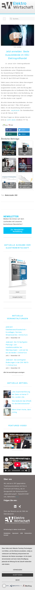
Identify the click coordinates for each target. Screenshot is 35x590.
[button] (4, 18)
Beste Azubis (9, 195)
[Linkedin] (15, 506)
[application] (17, 464)
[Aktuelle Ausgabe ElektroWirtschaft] (17, 272)
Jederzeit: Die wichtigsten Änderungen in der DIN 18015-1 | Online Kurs (17, 362)
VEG (15, 195)
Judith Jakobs (11, 120)
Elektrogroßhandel (23, 63)
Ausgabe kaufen (17, 297)
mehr (17, 580)
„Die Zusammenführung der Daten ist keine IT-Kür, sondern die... (21, 394)
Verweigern (17, 570)
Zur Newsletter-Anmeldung (17, 230)
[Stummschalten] (26, 470)
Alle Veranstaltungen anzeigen (13, 372)
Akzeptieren (17, 575)
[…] (17, 496)
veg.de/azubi (15, 110)
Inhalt (17, 292)
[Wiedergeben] (6, 470)
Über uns (8, 479)
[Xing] (19, 506)
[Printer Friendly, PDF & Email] (8, 125)
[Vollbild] (29, 470)
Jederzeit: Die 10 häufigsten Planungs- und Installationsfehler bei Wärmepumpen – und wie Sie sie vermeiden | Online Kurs (17, 347)
